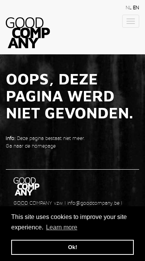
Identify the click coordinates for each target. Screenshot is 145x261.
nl (129, 7)
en (136, 7)
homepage (44, 146)
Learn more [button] (61, 227)
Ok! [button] (72, 247)
